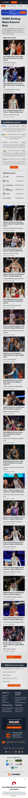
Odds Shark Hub (12, 794)
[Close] (25, 780)
